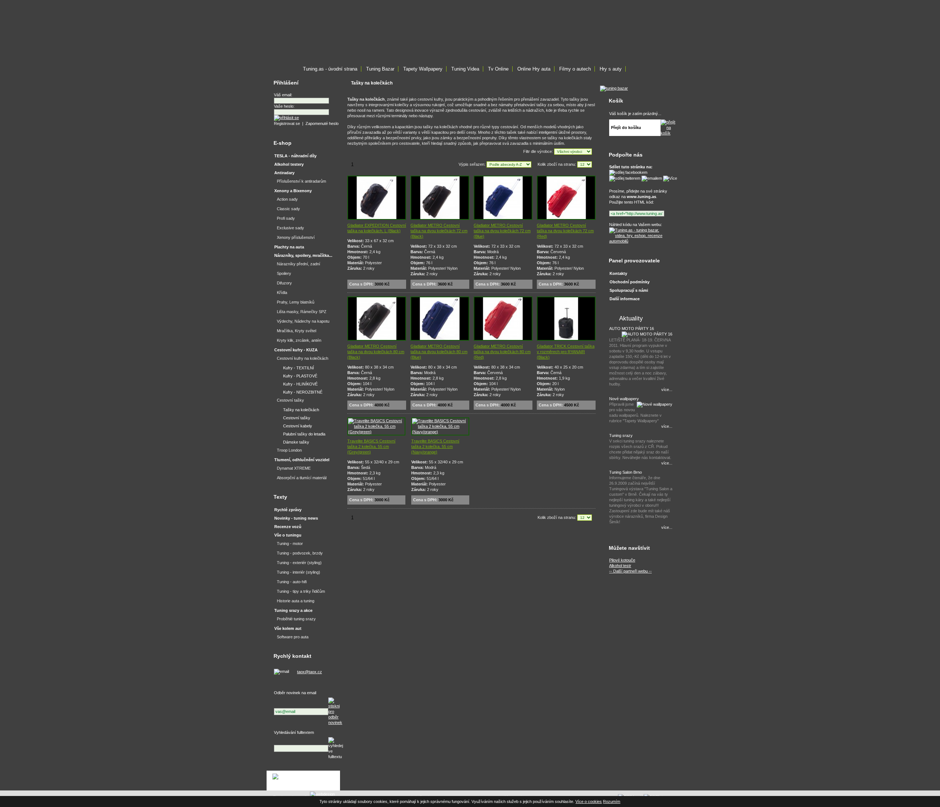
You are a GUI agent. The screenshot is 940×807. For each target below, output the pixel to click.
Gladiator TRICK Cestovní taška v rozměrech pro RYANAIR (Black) (565, 351)
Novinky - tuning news (296, 518)
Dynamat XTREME (294, 468)
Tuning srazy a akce (293, 610)
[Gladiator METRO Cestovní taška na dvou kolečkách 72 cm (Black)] (440, 218)
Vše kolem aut (287, 628)
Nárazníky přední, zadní (298, 264)
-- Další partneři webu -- (630, 571)
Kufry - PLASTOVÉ (300, 376)
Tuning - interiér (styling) (298, 572)
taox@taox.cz (309, 672)
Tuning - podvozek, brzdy (300, 553)
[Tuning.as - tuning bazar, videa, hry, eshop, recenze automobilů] (639, 241)
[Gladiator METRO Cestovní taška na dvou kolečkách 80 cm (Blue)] (440, 339)
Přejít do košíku (626, 127)
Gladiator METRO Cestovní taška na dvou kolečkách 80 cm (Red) (502, 351)
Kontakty (618, 273)
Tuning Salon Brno (625, 472)
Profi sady (286, 218)
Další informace (625, 299)
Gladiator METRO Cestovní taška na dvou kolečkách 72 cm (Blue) (502, 230)
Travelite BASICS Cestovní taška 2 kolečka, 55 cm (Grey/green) (371, 446)
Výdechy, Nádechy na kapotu (303, 321)
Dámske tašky (296, 442)
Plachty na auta (289, 247)
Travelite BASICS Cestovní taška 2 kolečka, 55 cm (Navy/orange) (435, 446)
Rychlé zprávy (287, 509)
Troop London (289, 450)
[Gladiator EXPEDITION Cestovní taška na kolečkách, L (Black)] (376, 218)
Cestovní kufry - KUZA (296, 350)
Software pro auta (292, 637)
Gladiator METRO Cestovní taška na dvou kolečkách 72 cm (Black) (439, 230)
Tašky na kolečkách (301, 410)
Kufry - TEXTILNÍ (298, 368)
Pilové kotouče (622, 560)
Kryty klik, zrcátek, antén (299, 340)
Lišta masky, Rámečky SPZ (301, 311)
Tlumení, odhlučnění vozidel (301, 460)
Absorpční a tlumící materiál (301, 478)
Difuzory (284, 283)
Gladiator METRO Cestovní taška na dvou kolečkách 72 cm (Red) (565, 230)
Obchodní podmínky (630, 282)
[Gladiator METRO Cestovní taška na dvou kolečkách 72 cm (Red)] (566, 218)
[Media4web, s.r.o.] (303, 780)
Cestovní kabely (297, 426)
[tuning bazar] (614, 88)
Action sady (287, 199)
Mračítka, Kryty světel (296, 331)
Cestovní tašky (290, 400)
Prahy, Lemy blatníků (295, 302)
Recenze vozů (287, 526)
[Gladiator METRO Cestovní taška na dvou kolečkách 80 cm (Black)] (376, 339)
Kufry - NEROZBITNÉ (302, 392)
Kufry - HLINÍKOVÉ (300, 384)
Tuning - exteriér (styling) (299, 562)
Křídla (282, 292)
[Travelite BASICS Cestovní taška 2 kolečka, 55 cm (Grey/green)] (376, 432)
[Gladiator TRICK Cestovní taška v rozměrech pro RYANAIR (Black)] (566, 339)
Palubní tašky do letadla (304, 434)
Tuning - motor (290, 543)
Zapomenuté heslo (322, 123)
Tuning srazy (621, 435)
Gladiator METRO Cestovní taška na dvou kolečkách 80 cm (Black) (375, 351)
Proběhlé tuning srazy (296, 619)
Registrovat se (287, 123)
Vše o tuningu (287, 535)
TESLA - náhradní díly (295, 156)
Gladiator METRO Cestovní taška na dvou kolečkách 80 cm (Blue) (439, 351)
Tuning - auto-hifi (292, 582)
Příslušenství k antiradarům (301, 181)
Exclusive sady (290, 228)
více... (666, 389)
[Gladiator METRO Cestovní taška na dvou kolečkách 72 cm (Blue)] (503, 218)
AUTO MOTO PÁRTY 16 (631, 328)
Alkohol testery (289, 164)
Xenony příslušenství (296, 237)
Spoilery (284, 273)
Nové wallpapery (624, 399)
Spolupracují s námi (629, 290)
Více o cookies (588, 801)
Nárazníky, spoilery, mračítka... (303, 255)
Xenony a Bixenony (293, 191)
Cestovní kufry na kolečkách (302, 358)
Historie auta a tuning (295, 601)
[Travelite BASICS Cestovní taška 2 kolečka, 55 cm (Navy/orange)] (440, 432)
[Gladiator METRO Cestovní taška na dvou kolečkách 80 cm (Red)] (503, 339)
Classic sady (288, 209)
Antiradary (284, 173)
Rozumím (611, 801)
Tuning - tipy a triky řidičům (301, 591)
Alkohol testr (620, 565)
